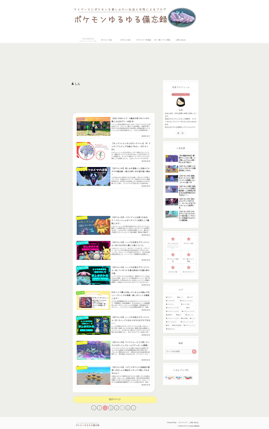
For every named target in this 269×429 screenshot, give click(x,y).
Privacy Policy (171, 422)
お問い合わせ (194, 422)
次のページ (115, 399)
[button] (194, 351)
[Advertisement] (132, 60)
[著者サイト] (178, 133)
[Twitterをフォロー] (182, 133)
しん (181, 109)
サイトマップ (183, 422)
